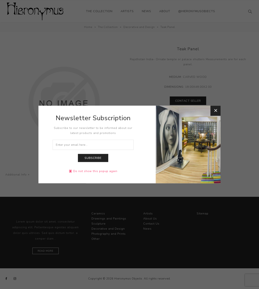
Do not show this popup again (95, 171)
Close (215, 111)
